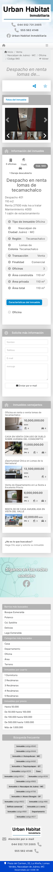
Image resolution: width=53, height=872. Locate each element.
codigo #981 (17, 811)
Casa (7, 643)
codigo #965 (26, 781)
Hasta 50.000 (12, 706)
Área (7, 659)
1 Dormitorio (11, 675)
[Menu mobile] (3, 45)
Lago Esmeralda (13, 632)
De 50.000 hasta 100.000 (18, 711)
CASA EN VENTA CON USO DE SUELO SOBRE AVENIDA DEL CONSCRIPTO (25, 437)
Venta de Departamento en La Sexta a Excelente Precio (25, 486)
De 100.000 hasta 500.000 (18, 717)
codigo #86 (38, 802)
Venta (19, 52)
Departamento (12, 648)
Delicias (9, 627)
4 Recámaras (12, 690)
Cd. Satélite (11, 622)
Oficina (42, 55)
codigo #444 (26, 751)
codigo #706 (26, 791)
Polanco (9, 617)
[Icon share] (26, 583)
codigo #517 (26, 817)
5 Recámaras (11, 695)
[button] (8, 120)
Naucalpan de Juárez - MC (21, 55)
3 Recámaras (12, 685)
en (26, 756)
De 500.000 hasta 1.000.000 (19, 722)
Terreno (9, 664)
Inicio (10, 52)
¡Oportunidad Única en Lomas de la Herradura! (24, 462)
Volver (45, 58)
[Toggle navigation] (47, 46)
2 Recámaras (11, 680)
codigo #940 (26, 746)
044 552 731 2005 (29, 24)
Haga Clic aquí (12, 545)
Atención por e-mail (21, 839)
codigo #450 (26, 761)
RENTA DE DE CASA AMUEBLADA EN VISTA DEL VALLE (25, 510)
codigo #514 (14, 776)
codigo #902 (14, 802)
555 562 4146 (29, 30)
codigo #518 (38, 776)
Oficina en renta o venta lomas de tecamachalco (23, 413)
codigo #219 (21, 771)
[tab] (16, 100)
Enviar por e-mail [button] (27, 385)
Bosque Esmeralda (14, 612)
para (36, 806)
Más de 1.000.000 (14, 727)
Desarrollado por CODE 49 (27, 870)
